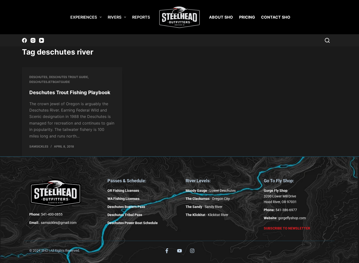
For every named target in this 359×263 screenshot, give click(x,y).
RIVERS (114, 17)
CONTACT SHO (275, 17)
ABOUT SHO (221, 17)
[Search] (327, 40)
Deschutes (38, 77)
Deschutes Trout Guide (68, 77)
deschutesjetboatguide (49, 82)
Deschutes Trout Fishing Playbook (69, 92)
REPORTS (141, 17)
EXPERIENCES (83, 17)
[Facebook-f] (167, 251)
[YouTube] (41, 40)
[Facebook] (24, 40)
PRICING (247, 17)
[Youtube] (179, 251)
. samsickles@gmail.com (52, 223)
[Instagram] (33, 40)
